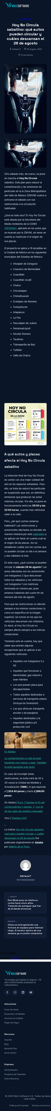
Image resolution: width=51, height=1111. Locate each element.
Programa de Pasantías (15, 1074)
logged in (15, 958)
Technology (25, 18)
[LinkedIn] (23, 992)
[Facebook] (7, 992)
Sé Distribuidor (11, 1070)
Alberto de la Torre (19, 846)
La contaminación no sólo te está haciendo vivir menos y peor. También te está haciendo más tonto (25, 762)
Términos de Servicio (41, 1105)
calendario (38, 534)
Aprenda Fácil (10, 1048)
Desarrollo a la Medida (14, 1014)
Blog (6, 1044)
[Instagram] (15, 992)
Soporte (8, 1040)
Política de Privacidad (19, 1105)
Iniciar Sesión (10, 1053)
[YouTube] (31, 992)
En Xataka (10, 751)
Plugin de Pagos (11, 1022)
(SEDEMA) (10, 228)
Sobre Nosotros (11, 1078)
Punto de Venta (11, 1009)
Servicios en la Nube (13, 1018)
